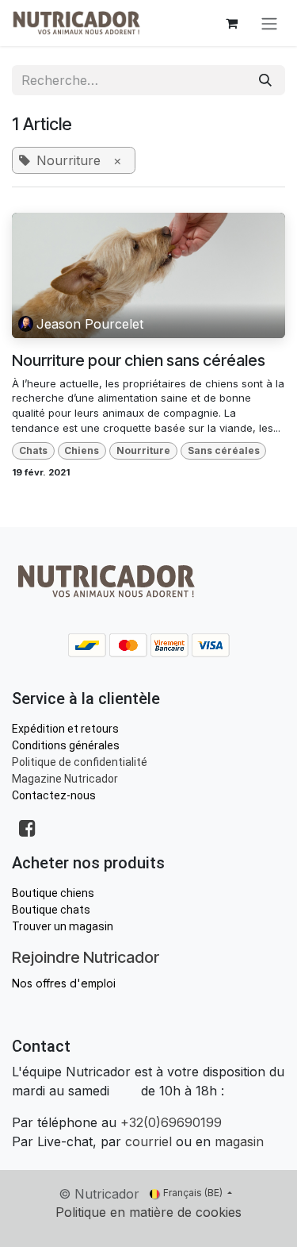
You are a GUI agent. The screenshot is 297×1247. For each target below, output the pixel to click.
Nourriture (143, 450)
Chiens (81, 450)
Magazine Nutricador (65, 778)
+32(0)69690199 (171, 1122)
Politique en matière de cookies (148, 1212)
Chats (33, 450)
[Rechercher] (265, 80)
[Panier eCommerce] (231, 23)
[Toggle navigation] (269, 23)
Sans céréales (224, 450)
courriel (148, 1141)
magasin (239, 1141)
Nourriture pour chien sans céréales (138, 360)
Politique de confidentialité (79, 762)
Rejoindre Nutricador (85, 957)
